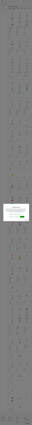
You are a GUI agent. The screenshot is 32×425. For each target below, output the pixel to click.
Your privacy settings (11, 216)
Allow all (22, 216)
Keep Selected (17, 216)
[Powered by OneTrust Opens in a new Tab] (26, 220)
